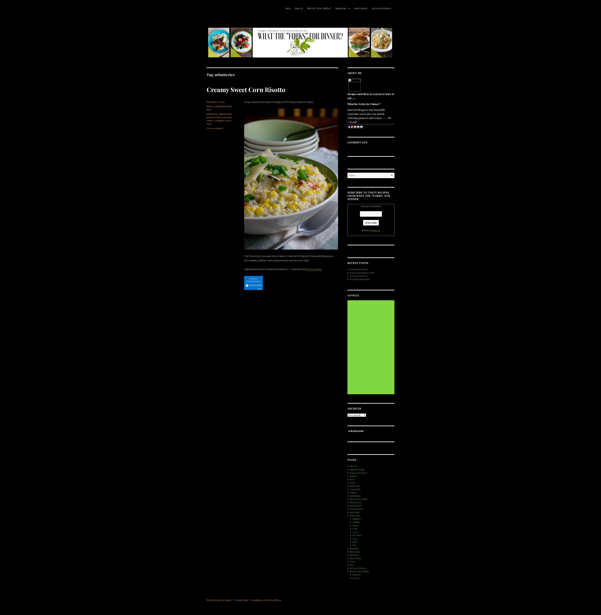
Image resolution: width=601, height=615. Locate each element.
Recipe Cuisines (355, 506)
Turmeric (356, 578)
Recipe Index (341, 8)
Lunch (217, 106)
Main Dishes (226, 106)
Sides (209, 109)
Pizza (355, 538)
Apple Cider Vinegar (357, 469)
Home (287, 8)
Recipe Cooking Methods (358, 499)
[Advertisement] (371, 347)
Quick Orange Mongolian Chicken (362, 273)
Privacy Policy (355, 489)
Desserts (356, 525)
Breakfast (356, 522)
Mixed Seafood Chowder (358, 269)
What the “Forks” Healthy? (319, 8)
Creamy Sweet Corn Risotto (246, 89)
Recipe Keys (354, 548)
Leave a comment (215, 128)
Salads (355, 542)
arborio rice (212, 114)
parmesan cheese (215, 117)
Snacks (352, 562)
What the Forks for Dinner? (220, 600)
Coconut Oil (357, 575)
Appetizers (357, 519)
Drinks (352, 483)
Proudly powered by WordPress (266, 600)
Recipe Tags (354, 555)
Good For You (355, 486)
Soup (352, 565)
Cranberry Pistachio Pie (359, 276)
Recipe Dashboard (356, 509)
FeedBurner (375, 230)
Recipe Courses (355, 502)
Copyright (353, 476)
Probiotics (353, 492)
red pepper (219, 120)
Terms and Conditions (381, 8)
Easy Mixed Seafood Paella (360, 279)
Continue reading (314, 269)
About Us (299, 8)
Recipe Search (355, 552)
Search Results (360, 8)
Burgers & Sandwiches (358, 473)
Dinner (210, 106)
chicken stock (225, 114)
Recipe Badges (355, 496)
